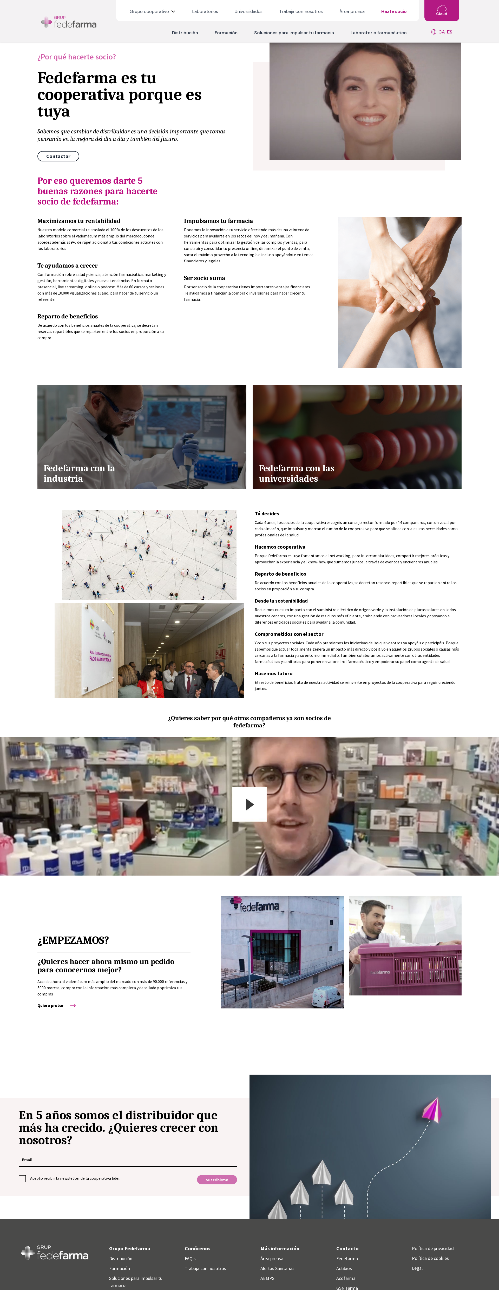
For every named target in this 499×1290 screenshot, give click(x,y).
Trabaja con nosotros (301, 11)
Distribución (185, 33)
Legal (417, 1268)
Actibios (344, 1268)
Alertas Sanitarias (277, 1268)
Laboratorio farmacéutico (379, 33)
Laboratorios (205, 11)
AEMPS (267, 1278)
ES (449, 32)
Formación (226, 33)
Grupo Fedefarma (129, 1248)
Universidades (248, 11)
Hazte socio (394, 11)
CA (441, 32)
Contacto (347, 1248)
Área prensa (352, 11)
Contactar (58, 156)
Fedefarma (347, 1258)
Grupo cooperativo (150, 11)
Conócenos (198, 1248)
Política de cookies (430, 1258)
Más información (279, 1248)
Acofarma (346, 1278)
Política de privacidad (433, 1248)
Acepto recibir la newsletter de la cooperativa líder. (75, 1178)
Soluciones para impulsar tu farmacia (294, 33)
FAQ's (190, 1258)
